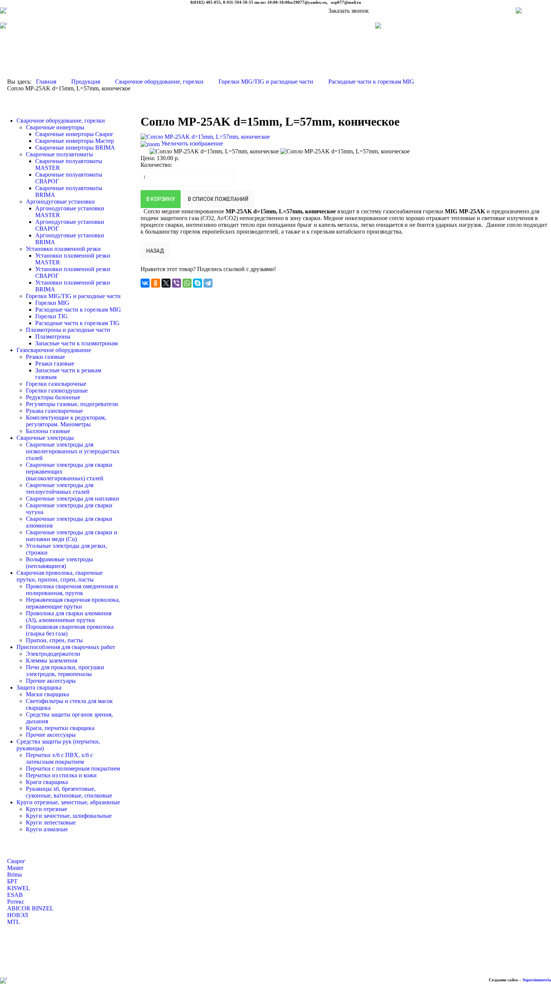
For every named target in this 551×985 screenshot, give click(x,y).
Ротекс (15, 901)
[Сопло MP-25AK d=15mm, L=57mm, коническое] (214, 151)
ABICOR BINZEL (30, 908)
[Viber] (176, 283)
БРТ (12, 881)
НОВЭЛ (17, 915)
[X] (166, 283)
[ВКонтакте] (145, 283)
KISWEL (18, 888)
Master (15, 868)
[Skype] (197, 283)
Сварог (16, 861)
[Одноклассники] (155, 283)
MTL (13, 922)
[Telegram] (208, 283)
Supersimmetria (537, 980)
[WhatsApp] (187, 283)
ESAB (15, 895)
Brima (14, 874)
